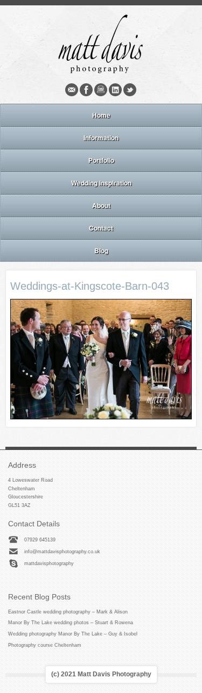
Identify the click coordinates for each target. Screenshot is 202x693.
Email (71, 89)
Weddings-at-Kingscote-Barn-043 (89, 286)
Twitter (129, 89)
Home (101, 115)
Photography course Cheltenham (44, 645)
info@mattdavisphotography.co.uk (62, 551)
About (101, 205)
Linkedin (115, 89)
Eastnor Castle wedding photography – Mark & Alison (68, 612)
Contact (101, 228)
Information (101, 137)
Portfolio (101, 160)
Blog (101, 250)
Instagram (100, 89)
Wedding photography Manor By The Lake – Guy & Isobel (72, 634)
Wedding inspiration (101, 183)
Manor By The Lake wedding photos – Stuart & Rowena (70, 622)
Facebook (86, 89)
